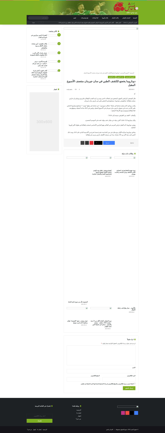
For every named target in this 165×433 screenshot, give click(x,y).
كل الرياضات (95, 18)
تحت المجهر (120, 77)
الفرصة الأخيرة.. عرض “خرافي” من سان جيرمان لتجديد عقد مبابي (39, 63)
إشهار (79, 416)
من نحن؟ (78, 419)
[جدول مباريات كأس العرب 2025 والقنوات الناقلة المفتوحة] (54, 55)
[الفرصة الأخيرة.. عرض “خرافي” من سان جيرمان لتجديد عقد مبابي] (54, 64)
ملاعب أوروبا (105, 18)
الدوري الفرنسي (124, 73)
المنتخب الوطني (126, 18)
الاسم (133, 367)
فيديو (75, 18)
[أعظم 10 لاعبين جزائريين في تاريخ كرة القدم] (54, 38)
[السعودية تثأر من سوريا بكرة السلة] (77, 228)
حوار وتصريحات (84, 18)
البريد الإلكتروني (131, 375)
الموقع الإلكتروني (95, 375)
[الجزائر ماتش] (126, 8)
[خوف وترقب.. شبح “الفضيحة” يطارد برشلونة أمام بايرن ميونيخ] (77, 313)
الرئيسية (135, 18)
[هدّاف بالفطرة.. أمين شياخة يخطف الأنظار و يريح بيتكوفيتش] (54, 46)
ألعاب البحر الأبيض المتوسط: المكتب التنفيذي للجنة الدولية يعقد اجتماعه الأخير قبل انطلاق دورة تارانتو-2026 (86, 22)
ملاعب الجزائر (115, 18)
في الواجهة (112, 77)
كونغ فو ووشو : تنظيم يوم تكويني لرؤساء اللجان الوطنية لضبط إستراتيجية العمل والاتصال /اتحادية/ (102, 172)
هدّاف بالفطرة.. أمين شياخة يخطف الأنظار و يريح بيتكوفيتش (39, 46)
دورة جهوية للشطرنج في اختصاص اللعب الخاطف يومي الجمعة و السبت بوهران (125, 172)
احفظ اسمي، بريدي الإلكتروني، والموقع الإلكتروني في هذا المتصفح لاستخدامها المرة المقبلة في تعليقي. (107, 384)
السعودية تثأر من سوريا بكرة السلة (78, 302)
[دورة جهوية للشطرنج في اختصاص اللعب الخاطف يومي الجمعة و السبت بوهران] (124, 162)
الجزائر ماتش (109, 429)
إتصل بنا (79, 413)
